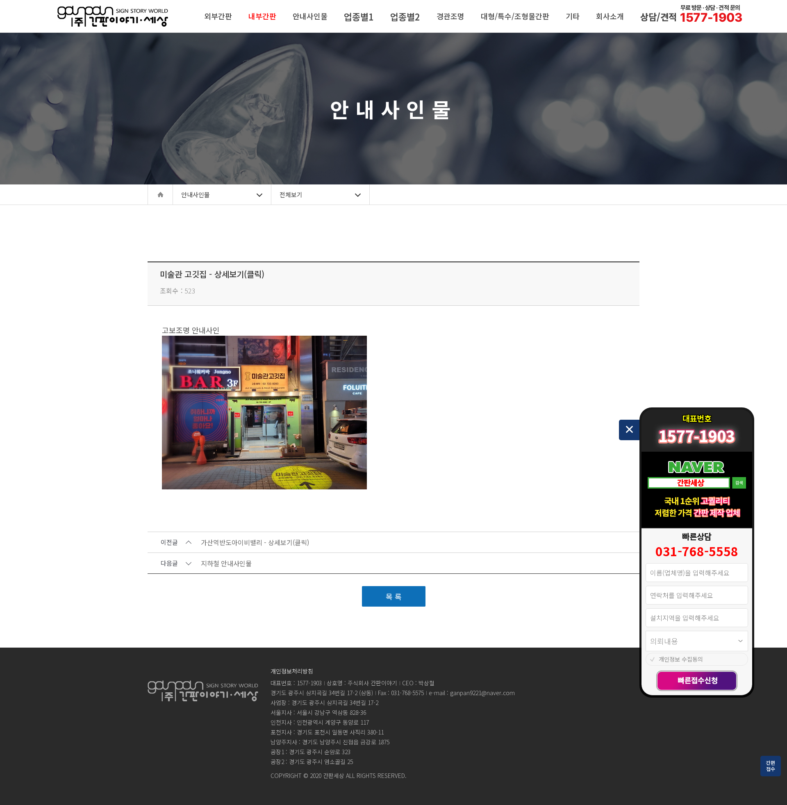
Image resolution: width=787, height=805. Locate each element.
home (160, 194)
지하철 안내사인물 (226, 563)
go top (770, 788)
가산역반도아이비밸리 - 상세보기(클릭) (255, 542)
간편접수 (770, 765)
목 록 (394, 596)
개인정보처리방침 (292, 671)
